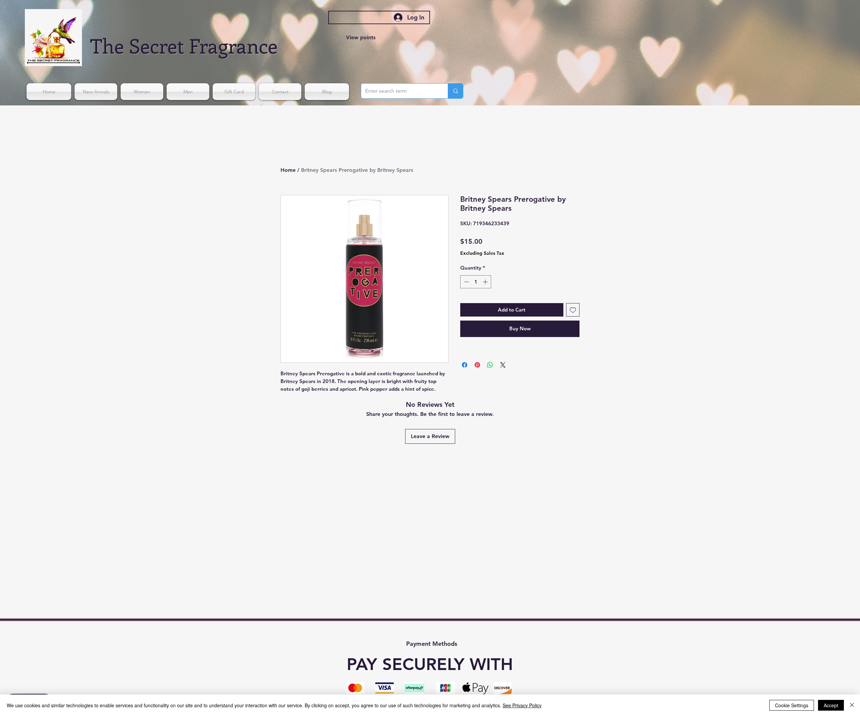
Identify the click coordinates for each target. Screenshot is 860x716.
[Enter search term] (455, 91)
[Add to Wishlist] (573, 310)
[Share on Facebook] (465, 365)
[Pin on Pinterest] (477, 365)
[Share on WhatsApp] (490, 365)
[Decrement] (465, 282)
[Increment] (485, 282)
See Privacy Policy (522, 705)
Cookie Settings (791, 705)
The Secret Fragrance (184, 45)
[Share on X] (503, 365)
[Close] (852, 705)
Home (288, 170)
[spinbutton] (475, 282)
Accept (831, 705)
